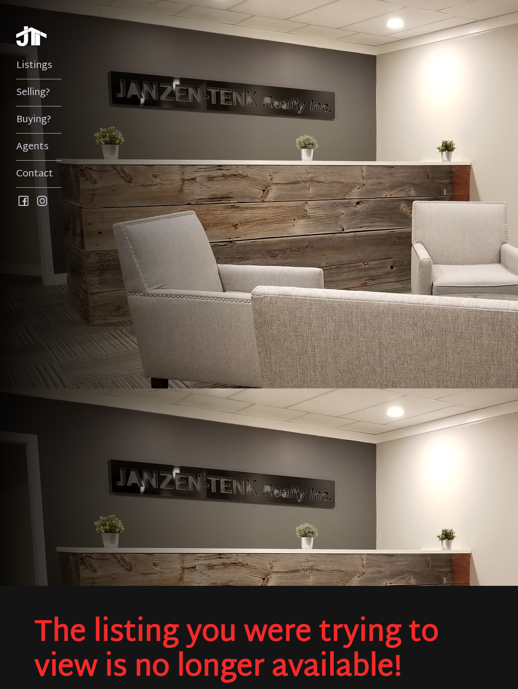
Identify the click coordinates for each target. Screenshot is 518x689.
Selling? (33, 93)
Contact (34, 174)
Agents (32, 147)
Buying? (33, 120)
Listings (34, 65)
